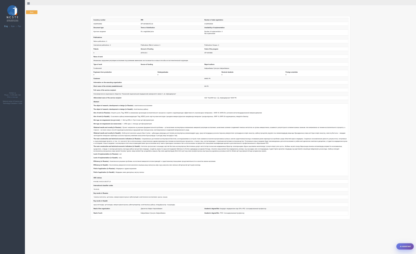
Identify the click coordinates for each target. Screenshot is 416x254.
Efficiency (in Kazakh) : (101, 165)
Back (31, 12)
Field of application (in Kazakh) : (104, 172)
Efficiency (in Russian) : (101, 161)
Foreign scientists (292, 72)
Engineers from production (102, 72)
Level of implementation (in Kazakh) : (106, 158)
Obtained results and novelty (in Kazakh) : (107, 133)
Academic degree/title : (212, 213)
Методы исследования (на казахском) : (107, 124)
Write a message (12, 97)
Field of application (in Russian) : (104, 168)
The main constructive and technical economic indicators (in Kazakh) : (117, 146)
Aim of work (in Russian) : (102, 113)
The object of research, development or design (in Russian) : (113, 105)
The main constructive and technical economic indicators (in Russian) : (117, 139)
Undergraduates (163, 72)
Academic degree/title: (211, 209)
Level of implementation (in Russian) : (106, 154)
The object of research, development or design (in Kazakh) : (113, 109)
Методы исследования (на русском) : (107, 120)
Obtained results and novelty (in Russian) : (107, 127)
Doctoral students (227, 72)
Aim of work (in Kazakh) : (101, 116)
